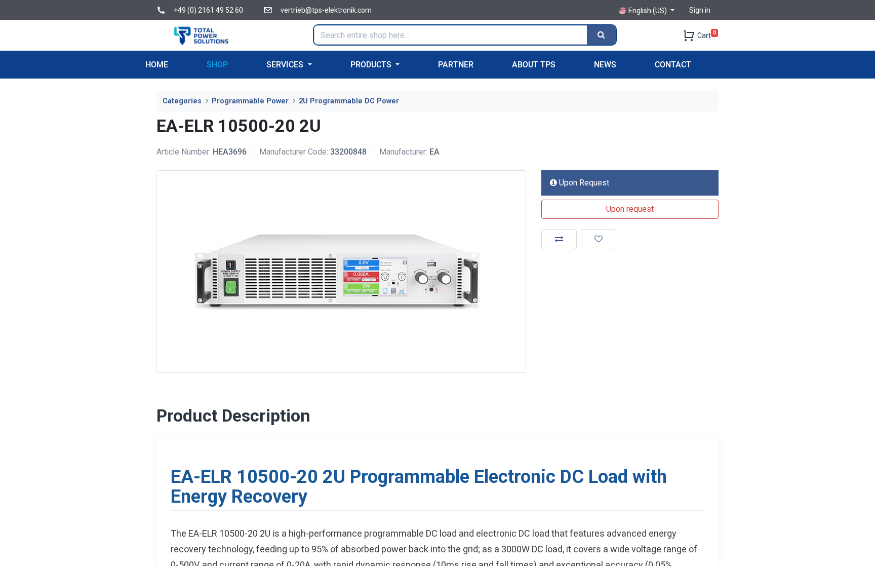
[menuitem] (156, 64)
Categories (182, 101)
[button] (630, 209)
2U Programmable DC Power (349, 101)
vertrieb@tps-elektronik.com (326, 10)
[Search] (601, 35)
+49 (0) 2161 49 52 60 (208, 10)
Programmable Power (250, 101)
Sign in (699, 10)
